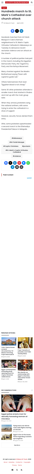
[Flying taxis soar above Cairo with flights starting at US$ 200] (6, 428)
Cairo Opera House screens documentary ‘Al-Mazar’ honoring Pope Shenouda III (8, 350)
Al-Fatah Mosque (17, 142)
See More (17, 445)
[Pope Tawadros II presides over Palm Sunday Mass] (25, 342)
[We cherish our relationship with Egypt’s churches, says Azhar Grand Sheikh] (25, 365)
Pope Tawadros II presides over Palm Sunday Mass (24, 352)
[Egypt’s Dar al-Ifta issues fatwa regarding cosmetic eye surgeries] (6, 437)
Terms (20, 465)
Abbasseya (17, 138)
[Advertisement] (17, 255)
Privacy (14, 465)
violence (17, 156)
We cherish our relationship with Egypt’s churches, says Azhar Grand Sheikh (24, 375)
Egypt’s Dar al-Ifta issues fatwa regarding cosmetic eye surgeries (22, 436)
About (5, 462)
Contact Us (19, 462)
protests (27, 146)
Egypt (4, 8)
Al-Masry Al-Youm (9, 23)
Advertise (11, 462)
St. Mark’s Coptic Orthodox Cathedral (17, 151)
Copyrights (27, 462)
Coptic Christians (11, 146)
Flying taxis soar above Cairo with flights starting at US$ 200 (22, 428)
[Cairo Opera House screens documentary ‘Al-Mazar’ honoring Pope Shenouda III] (8, 341)
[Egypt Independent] (17, 2)
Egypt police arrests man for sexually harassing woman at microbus (14, 416)
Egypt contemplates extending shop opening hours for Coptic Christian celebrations (8, 373)
